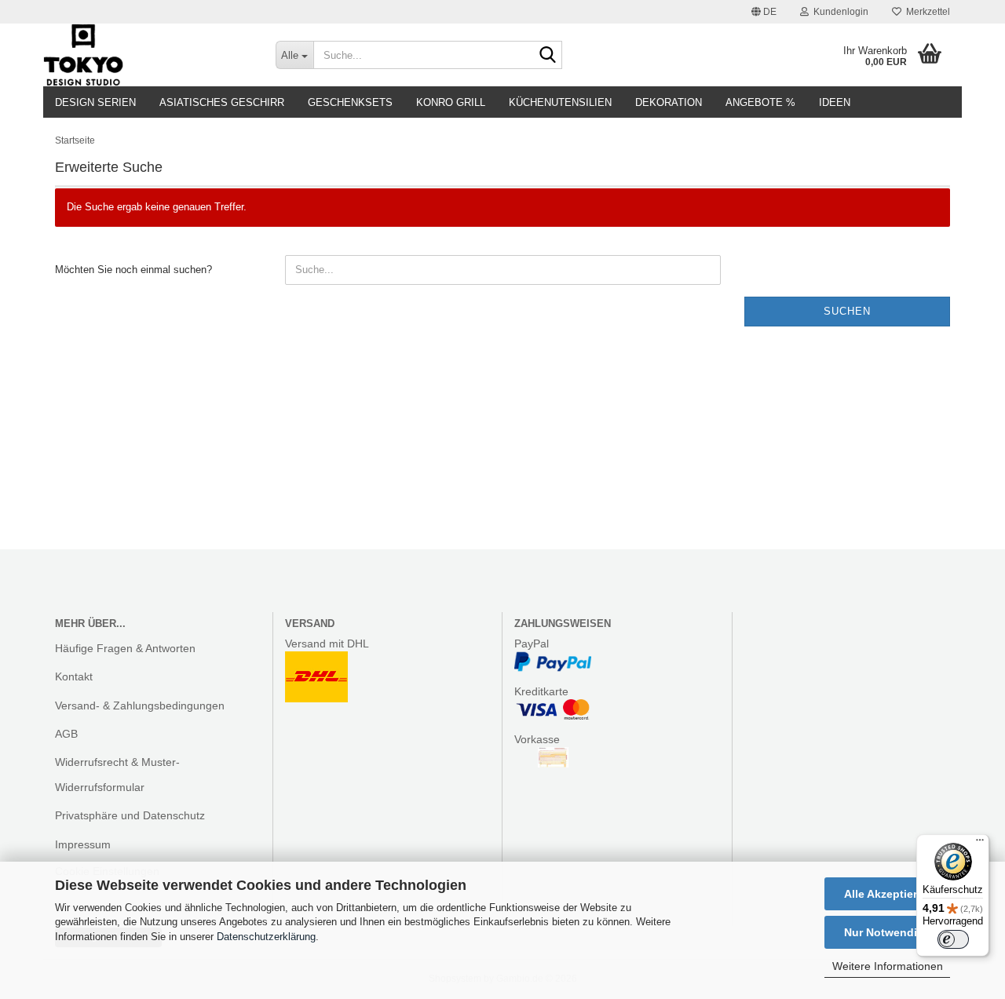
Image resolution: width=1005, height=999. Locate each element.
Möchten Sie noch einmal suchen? (133, 269)
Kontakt (74, 676)
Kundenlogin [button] (838, 11)
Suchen (847, 311)
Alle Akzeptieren (887, 894)
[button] (764, 12)
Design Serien (95, 102)
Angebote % (760, 102)
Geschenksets (350, 102)
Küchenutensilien (560, 102)
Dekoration (668, 102)
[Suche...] (547, 56)
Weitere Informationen (887, 966)
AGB (66, 733)
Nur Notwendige (887, 932)
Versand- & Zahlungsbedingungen (140, 705)
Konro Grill (450, 102)
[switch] (953, 939)
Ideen (834, 102)
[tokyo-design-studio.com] (147, 55)
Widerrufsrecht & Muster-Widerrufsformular (117, 774)
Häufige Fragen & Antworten (125, 648)
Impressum (83, 844)
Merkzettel (925, 11)
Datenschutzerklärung (266, 936)
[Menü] (979, 843)
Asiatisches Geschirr (221, 102)
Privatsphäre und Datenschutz (130, 815)
